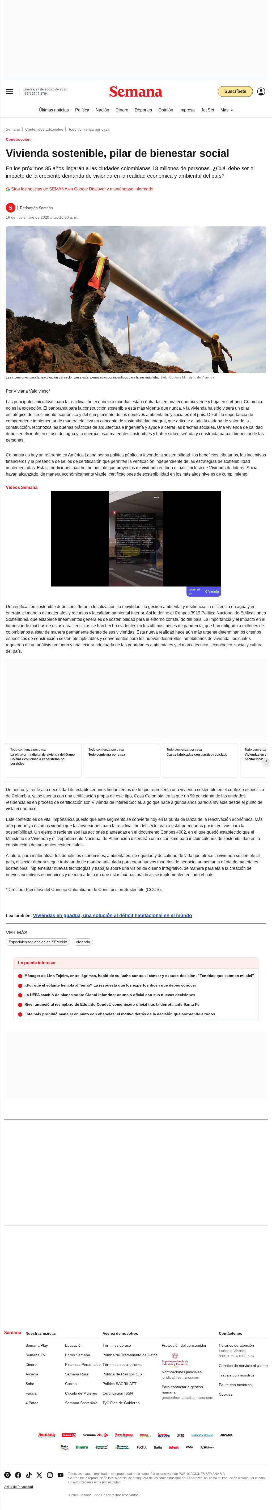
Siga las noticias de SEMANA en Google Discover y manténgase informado (82, 189)
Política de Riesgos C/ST (123, 1374)
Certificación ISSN (118, 1393)
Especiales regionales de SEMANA (38, 942)
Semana (13, 129)
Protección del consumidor (184, 1345)
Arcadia (32, 1374)
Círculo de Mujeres (81, 1393)
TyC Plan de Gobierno (121, 1403)
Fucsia (31, 1393)
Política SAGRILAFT (120, 1384)
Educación (74, 1345)
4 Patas (32, 1403)
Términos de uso (117, 1345)
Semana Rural (77, 1374)
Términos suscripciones (122, 1364)
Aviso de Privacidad (24, 1487)
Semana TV (35, 1355)
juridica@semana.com (180, 1377)
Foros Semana (77, 1355)
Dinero (31, 1364)
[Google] (7, 1475)
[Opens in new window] (18, 1475)
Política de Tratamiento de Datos (130, 1355)
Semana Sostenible (81, 1403)
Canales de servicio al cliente (243, 1365)
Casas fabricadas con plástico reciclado (197, 754)
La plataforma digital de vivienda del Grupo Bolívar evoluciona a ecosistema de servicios (42, 759)
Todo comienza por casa (88, 129)
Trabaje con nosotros (236, 1375)
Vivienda (83, 942)
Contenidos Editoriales (44, 129)
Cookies (225, 1394)
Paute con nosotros (235, 1385)
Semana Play (37, 1345)
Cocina (71, 1384)
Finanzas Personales (82, 1364)
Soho (30, 1384)
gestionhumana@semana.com (187, 1397)
